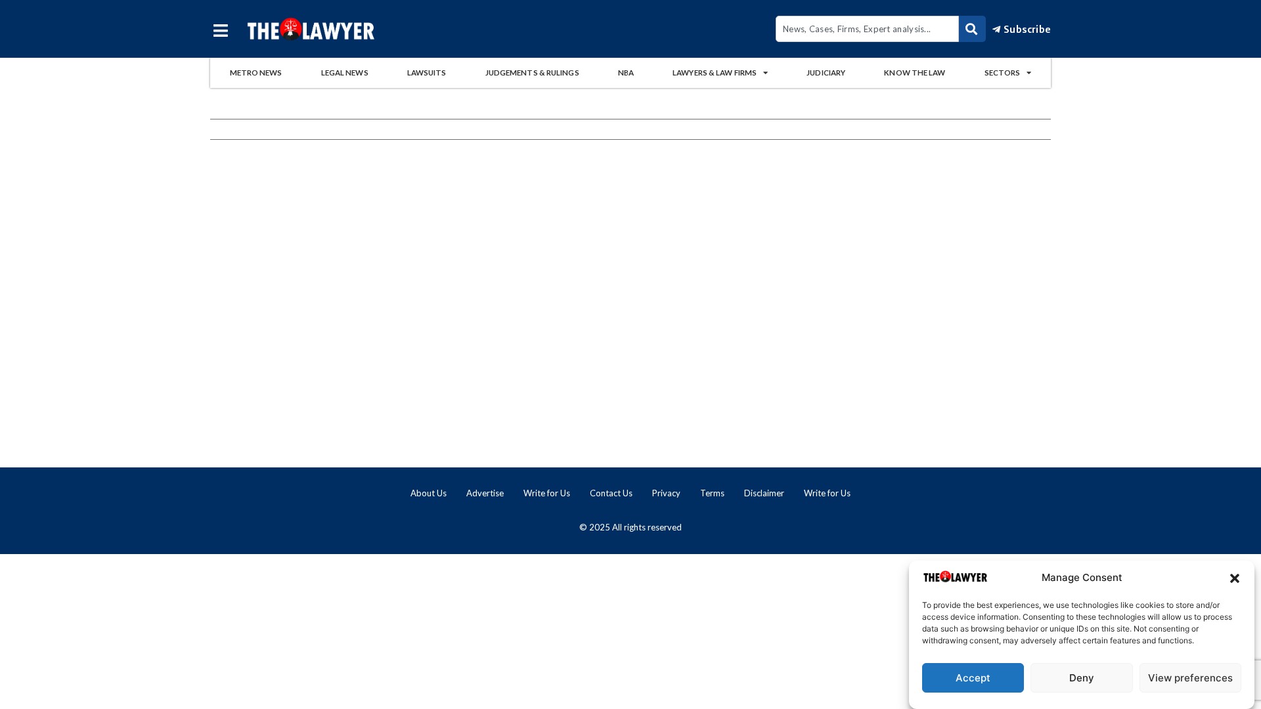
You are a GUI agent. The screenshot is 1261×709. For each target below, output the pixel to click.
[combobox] (867, 29)
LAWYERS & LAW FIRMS (715, 72)
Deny (1081, 678)
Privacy (666, 493)
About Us (428, 493)
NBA (626, 72)
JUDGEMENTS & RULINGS (532, 72)
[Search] (972, 29)
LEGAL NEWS (344, 72)
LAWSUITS (427, 72)
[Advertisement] (630, 333)
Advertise (485, 493)
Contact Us (611, 493)
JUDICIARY (826, 72)
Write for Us (546, 493)
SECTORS (1002, 72)
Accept (973, 678)
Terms (712, 493)
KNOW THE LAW (914, 72)
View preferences (1190, 678)
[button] (1234, 578)
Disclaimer (764, 493)
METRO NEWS (256, 72)
